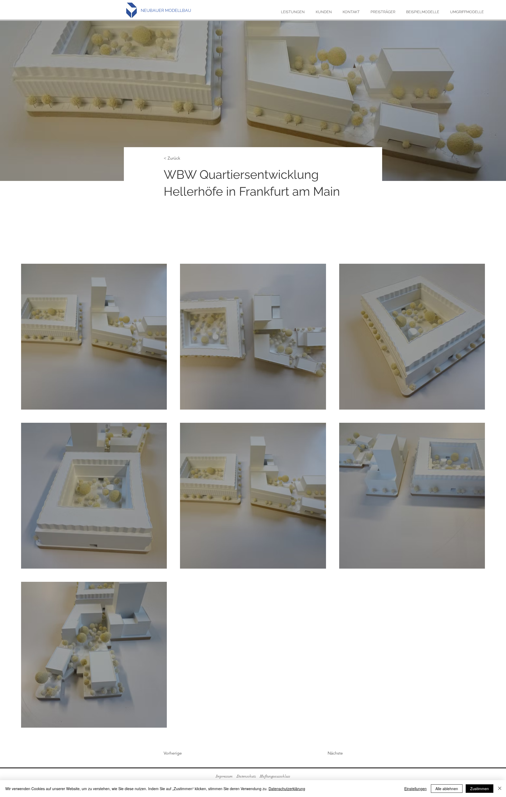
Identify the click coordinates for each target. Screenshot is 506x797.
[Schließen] (500, 788)
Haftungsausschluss (275, 776)
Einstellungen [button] (415, 788)
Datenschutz (246, 776)
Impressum (224, 776)
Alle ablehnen (446, 788)
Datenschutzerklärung (287, 788)
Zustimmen (479, 788)
